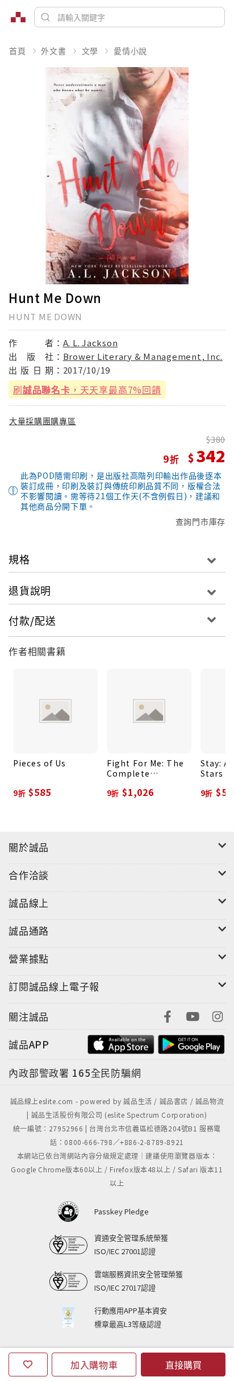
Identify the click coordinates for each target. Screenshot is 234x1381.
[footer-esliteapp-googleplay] (191, 1043)
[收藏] (28, 1364)
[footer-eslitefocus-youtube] (192, 1015)
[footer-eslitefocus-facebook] (168, 1015)
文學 (90, 50)
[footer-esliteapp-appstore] (121, 1043)
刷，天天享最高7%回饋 (87, 389)
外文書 (53, 50)
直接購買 (183, 1364)
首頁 (17, 50)
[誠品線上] (18, 17)
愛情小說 (130, 50)
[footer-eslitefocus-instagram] (217, 1015)
